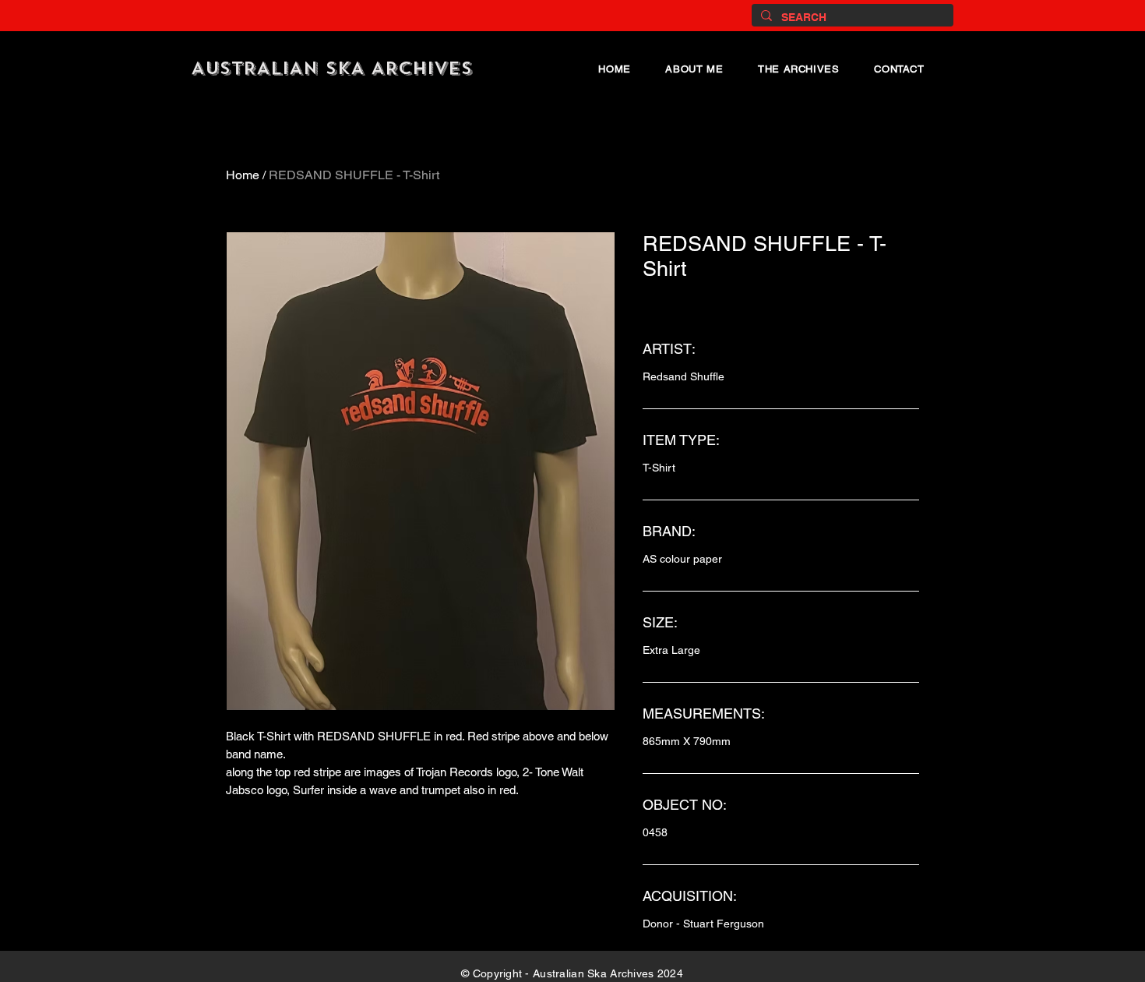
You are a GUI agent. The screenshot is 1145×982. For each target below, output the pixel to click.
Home (242, 175)
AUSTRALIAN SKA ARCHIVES (332, 68)
